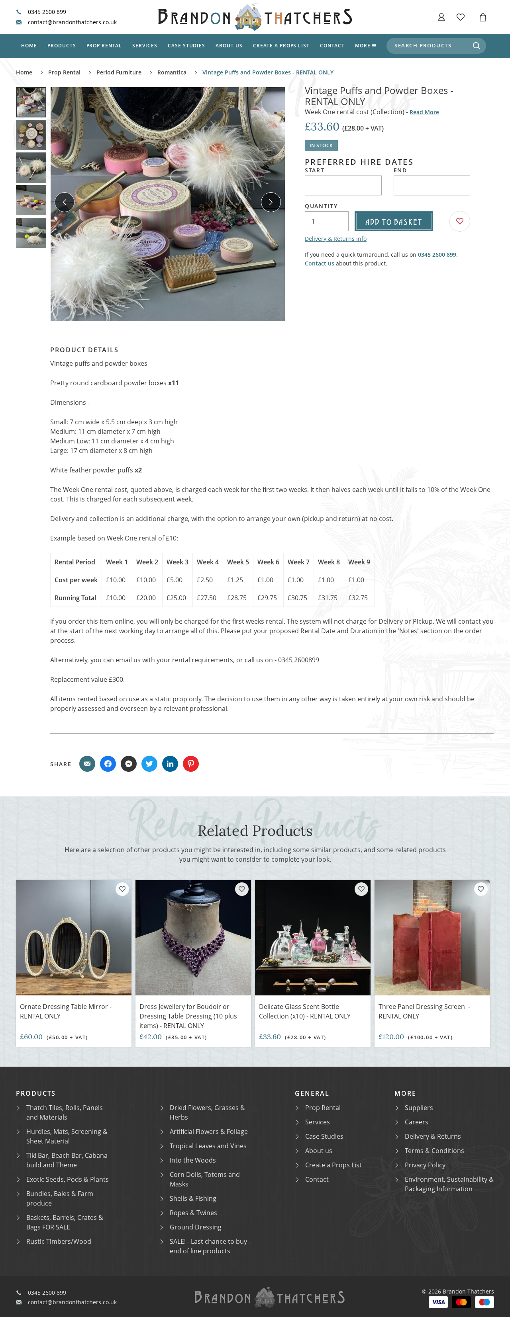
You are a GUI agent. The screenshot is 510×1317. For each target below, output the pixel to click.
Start (314, 170)
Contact (332, 45)
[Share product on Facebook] (108, 764)
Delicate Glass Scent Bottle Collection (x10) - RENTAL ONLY (305, 1011)
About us (229, 45)
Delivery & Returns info (336, 238)
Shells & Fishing (193, 1198)
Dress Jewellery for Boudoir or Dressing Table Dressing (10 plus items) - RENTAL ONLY (188, 1016)
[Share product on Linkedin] (170, 764)
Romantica (171, 72)
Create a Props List (333, 1165)
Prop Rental (104, 45)
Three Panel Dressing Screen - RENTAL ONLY (424, 1011)
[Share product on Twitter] (149, 764)
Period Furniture (118, 72)
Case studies (187, 45)
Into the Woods (193, 1160)
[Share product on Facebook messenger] (129, 764)
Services (144, 45)
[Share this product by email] (87, 764)
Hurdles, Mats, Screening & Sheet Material (67, 1136)
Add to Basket (393, 221)
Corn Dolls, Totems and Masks (205, 1179)
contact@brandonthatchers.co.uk (72, 22)
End (400, 170)
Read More (424, 112)
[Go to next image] (271, 202)
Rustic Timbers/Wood (58, 1241)
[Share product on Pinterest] (191, 764)
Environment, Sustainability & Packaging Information (449, 1184)
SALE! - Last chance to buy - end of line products (210, 1246)
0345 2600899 (298, 660)
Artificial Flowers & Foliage (209, 1131)
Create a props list (281, 45)
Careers (416, 1122)
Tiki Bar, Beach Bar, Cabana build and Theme (67, 1160)
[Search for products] (476, 45)
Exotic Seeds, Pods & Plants (67, 1179)
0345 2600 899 (47, 12)
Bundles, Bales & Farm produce (59, 1198)
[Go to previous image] (65, 202)
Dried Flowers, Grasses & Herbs (207, 1112)
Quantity (321, 206)
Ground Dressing (196, 1227)
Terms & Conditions (434, 1150)
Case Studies (324, 1136)
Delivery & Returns (433, 1136)
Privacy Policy (425, 1165)
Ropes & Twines (193, 1212)
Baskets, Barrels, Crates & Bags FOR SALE (64, 1222)
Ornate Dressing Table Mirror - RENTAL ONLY (66, 1011)
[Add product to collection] (122, 889)
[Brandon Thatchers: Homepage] (255, 17)
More (363, 45)
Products (61, 45)
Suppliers (419, 1107)
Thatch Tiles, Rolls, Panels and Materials (64, 1112)
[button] (441, 17)
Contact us (319, 263)
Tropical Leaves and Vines (208, 1145)
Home (29, 45)
